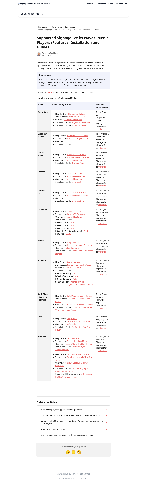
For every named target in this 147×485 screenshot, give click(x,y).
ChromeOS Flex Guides (76, 192)
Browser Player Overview (78, 157)
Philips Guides (73, 242)
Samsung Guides (74, 262)
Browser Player (78, 163)
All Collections (42, 27)
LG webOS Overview (76, 214)
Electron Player (73, 338)
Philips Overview (71, 248)
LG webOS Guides (74, 211)
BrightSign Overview (76, 116)
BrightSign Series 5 (80, 125)
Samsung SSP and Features (79, 265)
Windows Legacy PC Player (78, 354)
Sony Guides (72, 318)
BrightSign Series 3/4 (81, 122)
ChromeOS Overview (76, 176)
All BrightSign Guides (76, 114)
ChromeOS (76, 182)
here (50, 92)
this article (102, 129)
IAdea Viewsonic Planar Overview (78, 304)
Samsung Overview (72, 267)
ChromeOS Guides (75, 173)
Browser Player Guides (76, 154)
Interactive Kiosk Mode (77, 341)
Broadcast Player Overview (79, 138)
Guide (71, 222)
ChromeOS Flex (78, 201)
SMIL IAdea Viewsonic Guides (79, 296)
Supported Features (73, 119)
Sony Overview (70, 324)
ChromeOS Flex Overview (78, 195)
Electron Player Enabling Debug (78, 344)
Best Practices (70, 27)
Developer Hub (121, 3)
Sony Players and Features (78, 321)
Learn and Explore (105, 3)
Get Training (91, 3)
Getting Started (56, 27)
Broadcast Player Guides (77, 135)
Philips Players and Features (79, 245)
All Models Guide (78, 282)
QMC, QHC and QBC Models (81, 284)
